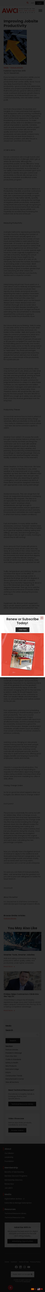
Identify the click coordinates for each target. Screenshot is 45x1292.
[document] (22, 646)
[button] (42, 618)
